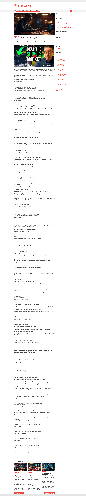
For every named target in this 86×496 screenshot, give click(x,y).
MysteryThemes (24, 494)
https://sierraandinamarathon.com (62, 83)
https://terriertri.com (60, 78)
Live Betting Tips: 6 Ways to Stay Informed (19, 474)
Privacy (31, 10)
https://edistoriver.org (60, 71)
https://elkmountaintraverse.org (62, 66)
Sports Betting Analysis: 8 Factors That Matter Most (50, 493)
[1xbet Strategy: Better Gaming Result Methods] (48, 467)
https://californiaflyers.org (61, 70)
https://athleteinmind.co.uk (61, 68)
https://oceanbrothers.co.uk (61, 84)
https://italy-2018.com (60, 65)
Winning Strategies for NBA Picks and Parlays (19, 493)
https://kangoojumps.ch (60, 76)
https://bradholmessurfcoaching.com (62, 79)
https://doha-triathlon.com (61, 60)
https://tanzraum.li (60, 61)
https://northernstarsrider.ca (61, 85)
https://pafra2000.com (60, 64)
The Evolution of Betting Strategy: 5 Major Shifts (33, 474)
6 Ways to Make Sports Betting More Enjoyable (64, 27)
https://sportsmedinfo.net (61, 73)
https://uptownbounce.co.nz (61, 74)
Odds (21, 92)
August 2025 (59, 40)
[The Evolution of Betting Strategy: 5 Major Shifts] (34, 467)
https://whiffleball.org (60, 81)
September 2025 (60, 39)
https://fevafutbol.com (60, 59)
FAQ (34, 10)
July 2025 (58, 42)
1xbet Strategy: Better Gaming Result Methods (48, 474)
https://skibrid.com (60, 80)
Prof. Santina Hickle (23, 39)
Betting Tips (19, 10)
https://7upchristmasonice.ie (61, 63)
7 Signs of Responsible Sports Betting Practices (64, 24)
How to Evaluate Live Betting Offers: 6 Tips (63, 23)
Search (57, 13)
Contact (37, 10)
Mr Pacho (57, 90)
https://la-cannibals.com (60, 58)
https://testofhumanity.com (61, 75)
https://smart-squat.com (60, 69)
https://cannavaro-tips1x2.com (61, 56)
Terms (27, 10)
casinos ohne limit (59, 89)
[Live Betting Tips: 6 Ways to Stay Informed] (20, 467)
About (23, 10)
